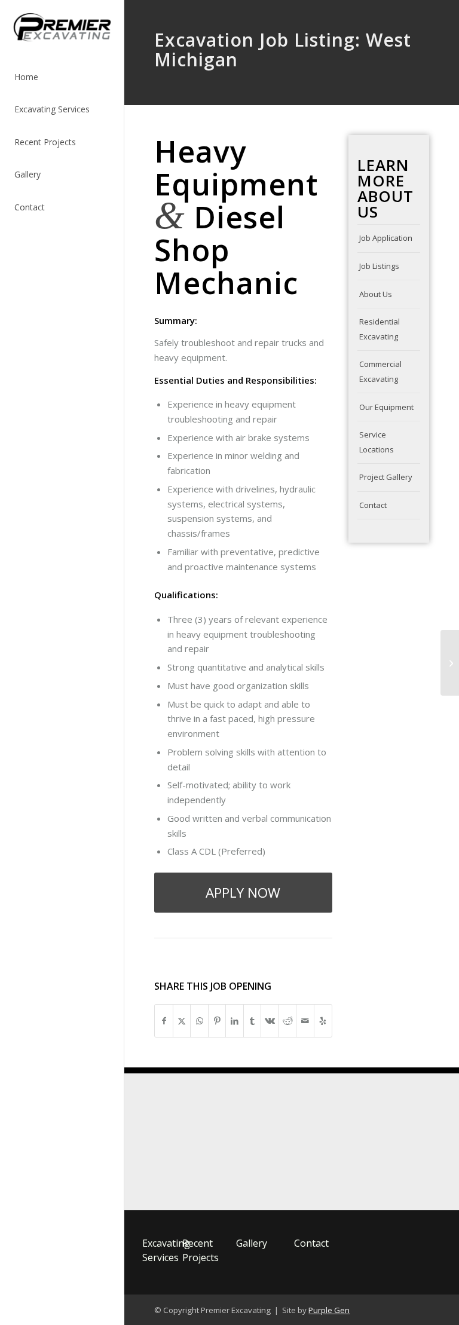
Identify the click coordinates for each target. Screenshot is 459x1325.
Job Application (385, 237)
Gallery (251, 1243)
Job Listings (379, 266)
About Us (375, 294)
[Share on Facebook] (164, 1021)
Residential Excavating (379, 329)
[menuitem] (62, 77)
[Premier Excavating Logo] (190, 1142)
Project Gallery (385, 477)
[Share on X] (182, 1021)
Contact (373, 505)
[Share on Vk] (270, 1021)
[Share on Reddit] (287, 1021)
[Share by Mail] (305, 1021)
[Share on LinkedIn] (234, 1021)
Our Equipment (386, 407)
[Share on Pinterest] (217, 1021)
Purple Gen (329, 1310)
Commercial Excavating (380, 371)
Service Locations (376, 442)
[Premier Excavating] (62, 28)
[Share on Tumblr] (252, 1021)
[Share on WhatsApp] (199, 1021)
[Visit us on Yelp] (323, 1021)
